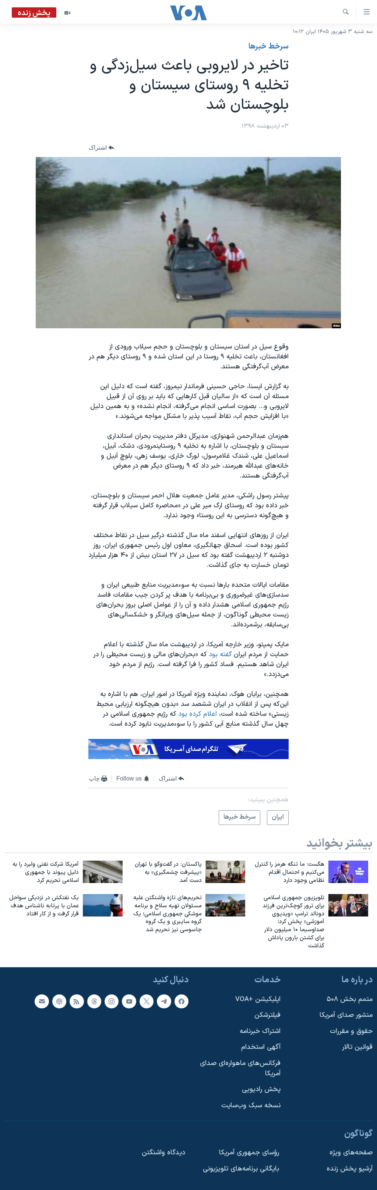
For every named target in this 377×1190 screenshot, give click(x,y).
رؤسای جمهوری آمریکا (249, 1153)
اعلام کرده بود (197, 714)
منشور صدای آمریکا (346, 1015)
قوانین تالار (357, 1047)
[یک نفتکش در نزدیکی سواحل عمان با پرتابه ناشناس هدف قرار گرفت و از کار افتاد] (103, 905)
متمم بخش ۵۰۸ (350, 999)
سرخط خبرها (269, 47)
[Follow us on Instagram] (112, 1001)
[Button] (101, 148)
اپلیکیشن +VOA (258, 999)
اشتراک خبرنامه (260, 1031)
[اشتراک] (42, 1001)
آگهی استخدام (261, 1047)
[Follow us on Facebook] (181, 1001)
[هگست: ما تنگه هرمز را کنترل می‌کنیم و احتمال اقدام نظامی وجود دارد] (348, 872)
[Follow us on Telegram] (164, 1001)
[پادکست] (59, 1001)
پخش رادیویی (261, 1089)
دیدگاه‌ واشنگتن (163, 1153)
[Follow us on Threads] (94, 1001)
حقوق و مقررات (351, 1031)
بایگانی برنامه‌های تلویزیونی (241, 1168)
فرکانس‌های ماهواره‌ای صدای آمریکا (240, 1068)
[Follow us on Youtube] (129, 1001)
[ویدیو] (67, 12)
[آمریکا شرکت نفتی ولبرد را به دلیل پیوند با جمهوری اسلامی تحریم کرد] (103, 872)
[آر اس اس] (77, 1001)
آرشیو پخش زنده (350, 1168)
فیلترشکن (267, 1015)
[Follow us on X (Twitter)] (147, 1001)
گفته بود (220, 655)
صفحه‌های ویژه (351, 1153)
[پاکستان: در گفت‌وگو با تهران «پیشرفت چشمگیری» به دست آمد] (225, 872)
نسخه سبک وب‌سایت (251, 1106)
